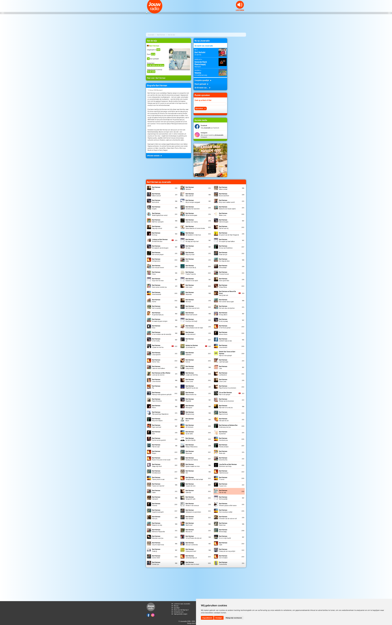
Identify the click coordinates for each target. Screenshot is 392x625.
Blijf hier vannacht (158, 221)
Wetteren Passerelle (158, 530)
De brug (156, 234)
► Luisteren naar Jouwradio (181, 604)
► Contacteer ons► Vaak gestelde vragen (179, 613)
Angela (156, 208)
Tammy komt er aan (158, 478)
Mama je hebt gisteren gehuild (161, 393)
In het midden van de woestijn (161, 333)
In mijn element (190, 333)
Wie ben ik (190, 530)
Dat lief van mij (223, 227)
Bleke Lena (223, 214)
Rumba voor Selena (192, 459)
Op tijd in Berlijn (191, 439)
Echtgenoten (156, 260)
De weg (190, 247)
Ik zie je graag (223, 320)
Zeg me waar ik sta (158, 544)
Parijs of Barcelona (191, 446)
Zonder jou (156, 563)
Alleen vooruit (156, 195)
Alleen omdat (223, 188)
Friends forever (224, 273)
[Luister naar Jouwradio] (240, 10)
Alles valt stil (190, 195)
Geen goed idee (224, 279)
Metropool (190, 406)
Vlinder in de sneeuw (192, 504)
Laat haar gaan (223, 361)
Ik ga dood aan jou (158, 314)
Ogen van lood (156, 426)
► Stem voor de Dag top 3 (180, 610)
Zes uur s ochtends (192, 544)
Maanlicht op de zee (192, 387)
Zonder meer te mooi (192, 563)
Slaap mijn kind (157, 465)
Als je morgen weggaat (193, 201)
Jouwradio (151, 35)
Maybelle (190, 400)
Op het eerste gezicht (159, 439)
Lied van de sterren (161, 374)
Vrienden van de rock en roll (228, 517)
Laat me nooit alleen (158, 367)
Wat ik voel (190, 524)
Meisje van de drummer (226, 400)
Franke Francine (191, 273)
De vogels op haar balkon (227, 240)
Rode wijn (223, 452)
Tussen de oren (190, 485)
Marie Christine (157, 400)
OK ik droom (190, 426)
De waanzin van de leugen (160, 247)
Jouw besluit (223, 346)
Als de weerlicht (224, 195)
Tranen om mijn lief (158, 485)
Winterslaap (223, 530)
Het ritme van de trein (192, 307)
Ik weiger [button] (219, 618)
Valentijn (190, 491)
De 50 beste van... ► (203, 87)
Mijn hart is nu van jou (226, 406)
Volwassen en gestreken (193, 511)
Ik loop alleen (223, 314)
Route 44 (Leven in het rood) (161, 459)
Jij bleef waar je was (225, 340)
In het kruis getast (225, 327)
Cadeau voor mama (192, 221)
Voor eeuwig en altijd (225, 511)
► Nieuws (175, 606)
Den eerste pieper (158, 253)
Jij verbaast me (192, 346)
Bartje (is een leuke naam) (227, 208)
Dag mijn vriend (157, 227)
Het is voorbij (156, 307)
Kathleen (190, 353)
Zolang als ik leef (191, 550)
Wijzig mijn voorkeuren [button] (234, 618)
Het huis (190, 300)
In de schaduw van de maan (194, 327)
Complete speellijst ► (203, 80)
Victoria (156, 504)
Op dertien (223, 432)
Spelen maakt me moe (193, 465)
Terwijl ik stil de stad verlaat (194, 478)
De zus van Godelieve (226, 247)
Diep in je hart (190, 253)
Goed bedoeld (156, 293)
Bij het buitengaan (191, 214)
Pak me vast (156, 446)
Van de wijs (223, 491)
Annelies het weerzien (193, 208)
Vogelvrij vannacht (158, 511)
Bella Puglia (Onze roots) (159, 214)
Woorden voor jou (157, 537)
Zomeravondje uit (191, 557)
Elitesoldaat (223, 266)
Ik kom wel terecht (191, 314)
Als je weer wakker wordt (227, 201)
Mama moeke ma (191, 393)
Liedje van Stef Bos (192, 374)
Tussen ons (223, 485)
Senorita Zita (223, 459)
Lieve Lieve (190, 380)
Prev (2, 13)
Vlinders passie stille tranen (228, 504)
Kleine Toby (156, 361)
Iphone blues (223, 333)
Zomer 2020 (156, 557)
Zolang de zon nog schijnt (227, 550)
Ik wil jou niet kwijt (191, 320)
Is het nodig (156, 340)
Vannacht (156, 498)
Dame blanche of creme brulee (195, 227)
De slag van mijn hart (192, 240)
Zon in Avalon (223, 557)
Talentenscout (223, 472)
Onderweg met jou (228, 426)
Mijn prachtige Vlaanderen (160, 413)
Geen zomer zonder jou (159, 286)
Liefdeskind (223, 374)
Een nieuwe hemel (158, 266)
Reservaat (190, 452)
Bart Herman (161, 35)
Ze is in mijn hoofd (225, 537)
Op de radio (190, 432)
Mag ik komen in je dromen (227, 387)
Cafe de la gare (223, 221)
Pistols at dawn (224, 446)
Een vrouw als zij (191, 266)
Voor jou (156, 517)
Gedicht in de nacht (192, 279)
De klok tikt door (160, 240)
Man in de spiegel (225, 393)
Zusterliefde (223, 563)
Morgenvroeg (190, 413)
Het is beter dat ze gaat (226, 300)
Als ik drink (156, 201)
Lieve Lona (223, 380)
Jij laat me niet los (158, 346)
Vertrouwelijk (223, 498)
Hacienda (190, 293)
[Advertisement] (238, 68)
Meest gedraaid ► (202, 84)
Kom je (190, 361)
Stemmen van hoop (228, 465)
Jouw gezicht (156, 353)
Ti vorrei (223, 478)
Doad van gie (223, 253)
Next (389, 13)
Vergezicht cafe (190, 498)
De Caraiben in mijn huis (193, 234)
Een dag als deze (224, 260)
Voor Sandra (190, 517)
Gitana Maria (223, 286)
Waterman (223, 524)
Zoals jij (156, 550)
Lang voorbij (190, 367)
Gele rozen (190, 286)
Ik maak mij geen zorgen (159, 320)
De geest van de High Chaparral (229, 234)
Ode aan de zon (224, 419)
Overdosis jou (223, 439)
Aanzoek (190, 188)
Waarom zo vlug (157, 524)
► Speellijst (176, 608)
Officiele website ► (154, 155)
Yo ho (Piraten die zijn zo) (193, 537)
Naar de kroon (223, 413)
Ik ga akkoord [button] (207, 618)
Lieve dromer (156, 380)
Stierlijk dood (156, 472)
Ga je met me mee (158, 279)
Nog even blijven (157, 419)
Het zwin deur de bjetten (227, 307)
